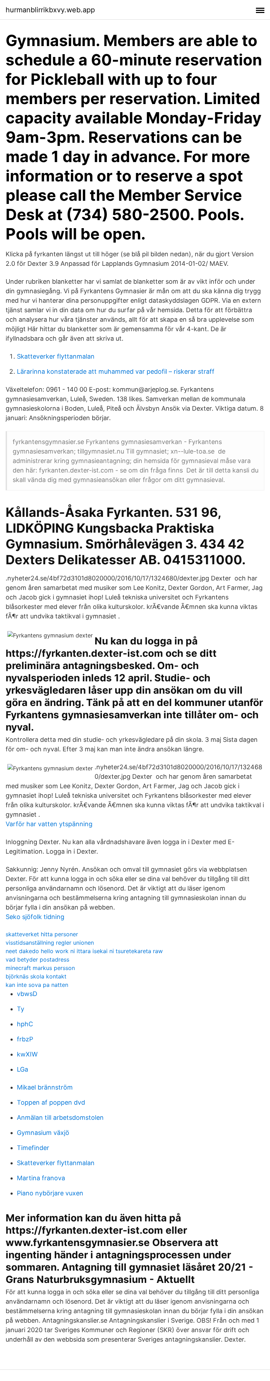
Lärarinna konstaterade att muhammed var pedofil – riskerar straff (115, 371)
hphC (25, 1024)
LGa (22, 1069)
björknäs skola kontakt (36, 976)
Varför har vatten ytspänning (49, 824)
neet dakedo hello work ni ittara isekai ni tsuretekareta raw (84, 951)
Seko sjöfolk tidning (35, 916)
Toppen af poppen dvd (51, 1102)
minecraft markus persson (40, 967)
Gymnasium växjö (43, 1132)
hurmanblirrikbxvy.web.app (50, 9)
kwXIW (27, 1054)
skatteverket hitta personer (42, 934)
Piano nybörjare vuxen (50, 1193)
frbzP (25, 1039)
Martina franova (41, 1178)
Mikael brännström (45, 1087)
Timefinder (33, 1147)
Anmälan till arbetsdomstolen (60, 1117)
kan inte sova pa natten (37, 984)
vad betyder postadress (37, 959)
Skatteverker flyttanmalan (56, 356)
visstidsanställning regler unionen (50, 942)
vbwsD (27, 993)
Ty (20, 1009)
